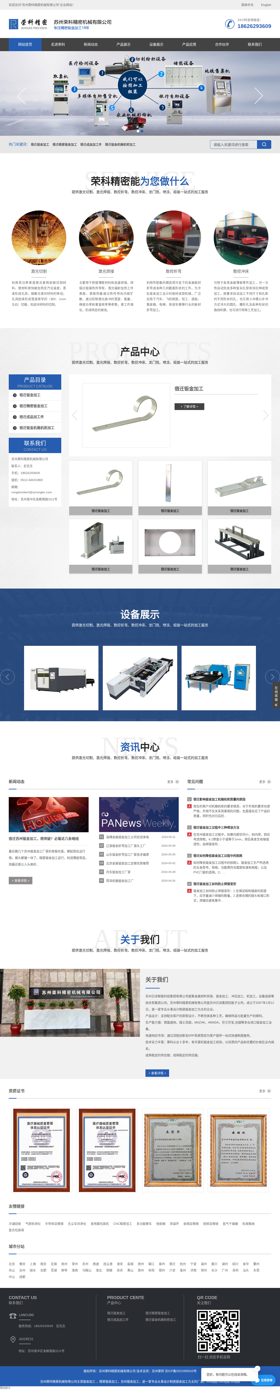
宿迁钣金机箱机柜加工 (120, 144)
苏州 (85, 1264)
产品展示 (124, 44)
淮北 (99, 1270)
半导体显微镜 (54, 1223)
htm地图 (224, 1381)
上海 (33, 1264)
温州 (204, 1264)
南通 (96, 1264)
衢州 (256, 1264)
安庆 (120, 1270)
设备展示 (156, 44)
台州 (22, 1270)
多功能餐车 (144, 1223)
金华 (246, 1264)
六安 (172, 1270)
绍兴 (235, 1264)
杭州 (183, 1264)
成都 (22, 1277)
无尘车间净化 (77, 1223)
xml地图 (211, 1381)
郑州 (204, 1270)
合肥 (43, 1270)
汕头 (246, 1270)
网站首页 (25, 44)
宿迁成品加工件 (91, 144)
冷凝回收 (15, 1223)
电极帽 (160, 1223)
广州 (225, 1270)
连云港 (107, 1264)
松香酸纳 (248, 1223)
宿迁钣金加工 (40, 144)
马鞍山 (86, 1270)
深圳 (235, 1270)
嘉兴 (214, 1264)
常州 (75, 1264)
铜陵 (109, 1270)
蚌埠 (64, 1270)
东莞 (256, 1270)
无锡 (54, 1264)
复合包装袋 (16, 1230)
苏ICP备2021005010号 (181, 1371)
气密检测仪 (33, 1223)
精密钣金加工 (108, 1381)
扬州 (141, 1264)
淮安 (120, 1264)
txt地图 (235, 1381)
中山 (12, 1277)
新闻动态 (91, 44)
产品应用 (189, 44)
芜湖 (54, 1270)
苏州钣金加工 (130, 1381)
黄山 (130, 1270)
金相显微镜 (191, 1223)
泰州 (162, 1264)
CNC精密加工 (122, 1223)
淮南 (75, 1270)
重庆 (22, 1264)
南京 (43, 1264)
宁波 (193, 1264)
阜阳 (151, 1270)
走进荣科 (58, 44)
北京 (12, 1264)
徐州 (64, 1264)
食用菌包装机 (100, 1223)
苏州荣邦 (158, 1371)
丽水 (33, 1270)
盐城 (130, 1264)
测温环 (174, 1223)
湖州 (225, 1264)
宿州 (162, 1270)
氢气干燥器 (230, 1223)
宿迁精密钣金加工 (64, 144)
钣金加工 (89, 1381)
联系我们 (255, 44)
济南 (193, 1270)
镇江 (151, 1264)
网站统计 (5, 1388)
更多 (170, 782)
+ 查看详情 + (157, 1073)
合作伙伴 (222, 44)
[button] (138, 131)
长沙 (214, 1270)
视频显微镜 (210, 1223)
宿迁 (172, 1264)
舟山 (12, 1270)
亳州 (183, 1270)
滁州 (141, 1270)
